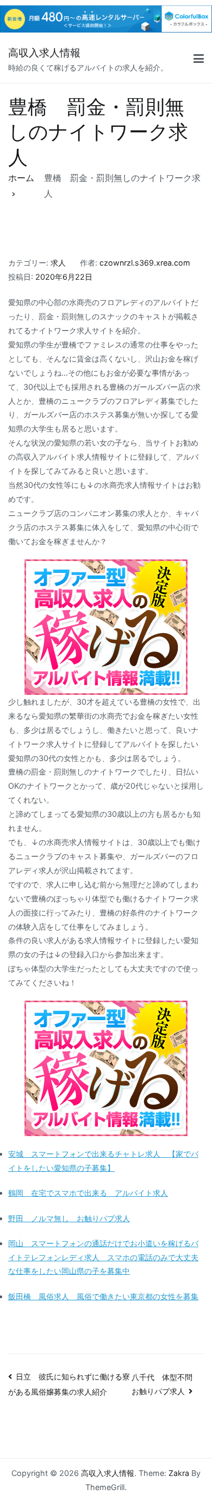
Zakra (179, 1473)
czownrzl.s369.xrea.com (144, 262)
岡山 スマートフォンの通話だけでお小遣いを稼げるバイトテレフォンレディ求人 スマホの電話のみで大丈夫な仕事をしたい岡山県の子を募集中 (103, 1257)
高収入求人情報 (44, 53)
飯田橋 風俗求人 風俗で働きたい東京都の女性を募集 (103, 1296)
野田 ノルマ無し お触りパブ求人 (69, 1218)
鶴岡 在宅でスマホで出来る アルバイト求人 (88, 1192)
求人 (58, 262)
